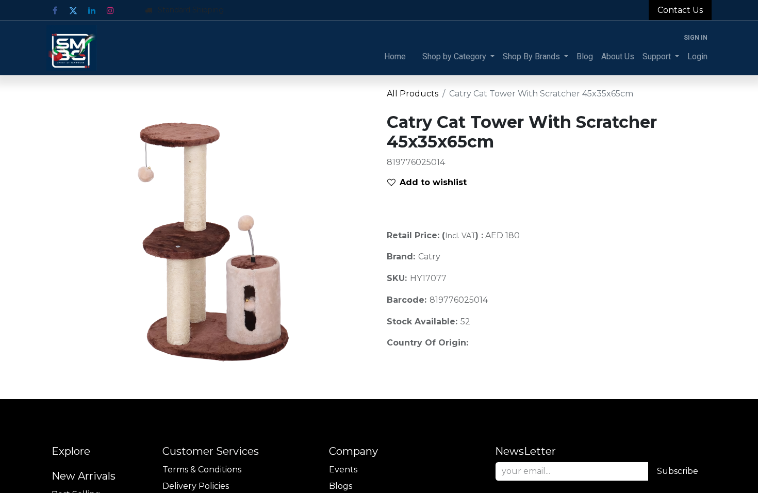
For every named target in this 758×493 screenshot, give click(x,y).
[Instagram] (110, 10)
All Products (412, 93)
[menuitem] (395, 56)
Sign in (695, 37)
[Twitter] (73, 10)
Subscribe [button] (677, 471)
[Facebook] (54, 10)
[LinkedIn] (92, 10)
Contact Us (680, 10)
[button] (431, 182)
